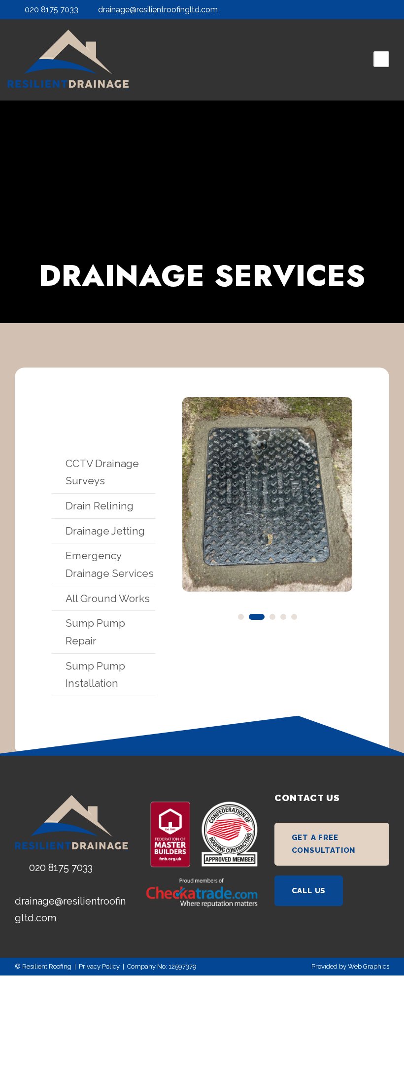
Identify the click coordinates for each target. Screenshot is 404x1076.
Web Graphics (368, 966)
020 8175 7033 (51, 9)
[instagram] (386, 9)
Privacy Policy (99, 966)
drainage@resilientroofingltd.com (158, 9)
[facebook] (368, 9)
